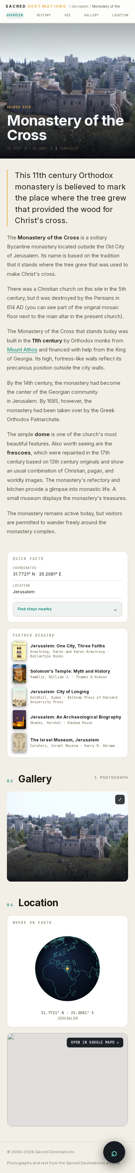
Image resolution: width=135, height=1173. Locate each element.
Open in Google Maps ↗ (95, 1042)
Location (120, 15)
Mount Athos (22, 349)
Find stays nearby (67, 609)
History (44, 15)
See (67, 15)
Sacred (36, 6)
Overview (15, 15)
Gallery (91, 15)
